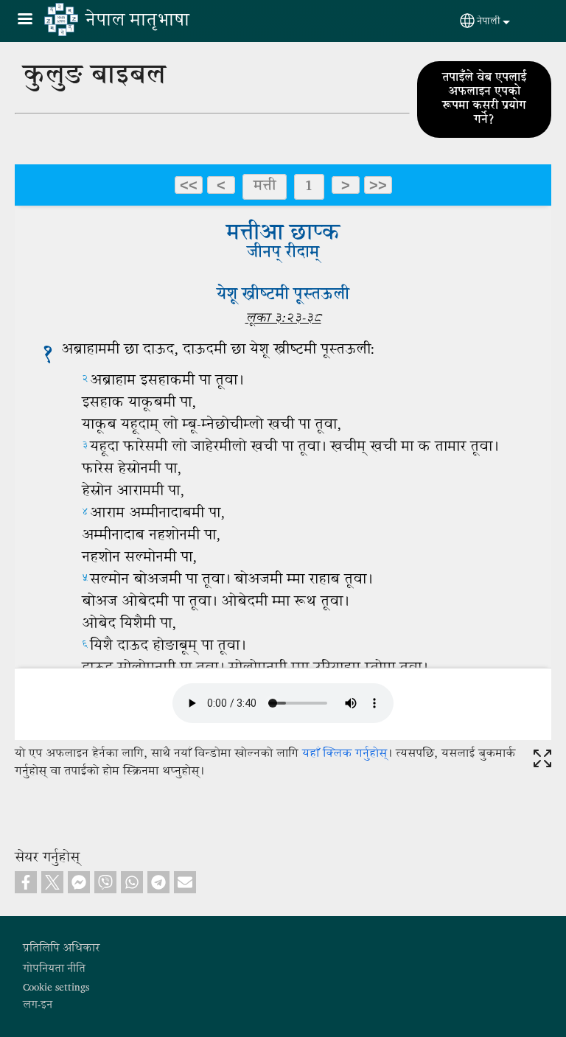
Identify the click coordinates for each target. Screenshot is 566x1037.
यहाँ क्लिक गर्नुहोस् (344, 754)
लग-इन (37, 1005)
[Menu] (34, 20)
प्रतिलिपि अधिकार (61, 948)
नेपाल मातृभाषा (137, 21)
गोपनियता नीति (54, 969)
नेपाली (488, 22)
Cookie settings (56, 988)
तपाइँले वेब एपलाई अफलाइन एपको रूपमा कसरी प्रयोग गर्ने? (484, 100)
